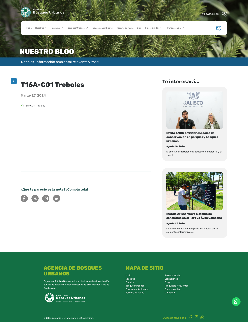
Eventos (56, 28)
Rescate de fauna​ (134, 292)
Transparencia (174, 28)
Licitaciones (171, 278)
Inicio (29, 28)
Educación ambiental (102, 28)
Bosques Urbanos (76, 28)
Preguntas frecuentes (176, 285)
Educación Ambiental (137, 289)
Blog (139, 28)
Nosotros (39, 28)
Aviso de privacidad (174, 317)
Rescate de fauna (125, 28)
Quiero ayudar (152, 28)
